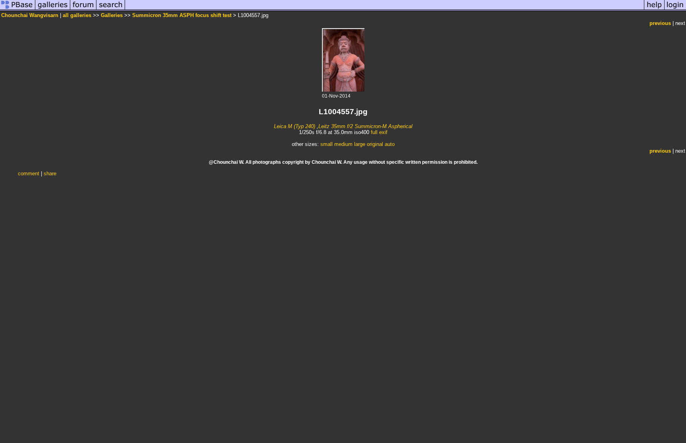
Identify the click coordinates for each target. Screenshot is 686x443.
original (375, 144)
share (50, 173)
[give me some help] (654, 9)
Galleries (112, 15)
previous (660, 23)
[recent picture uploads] (52, 9)
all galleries (77, 15)
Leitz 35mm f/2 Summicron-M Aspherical (365, 126)
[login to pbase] (675, 9)
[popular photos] (384, 9)
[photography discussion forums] (83, 9)
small (326, 144)
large (359, 144)
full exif (379, 132)
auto (390, 144)
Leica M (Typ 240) (294, 126)
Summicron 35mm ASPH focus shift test (181, 15)
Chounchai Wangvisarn (29, 15)
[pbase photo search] (110, 9)
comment (28, 173)
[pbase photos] (17, 9)
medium (343, 144)
